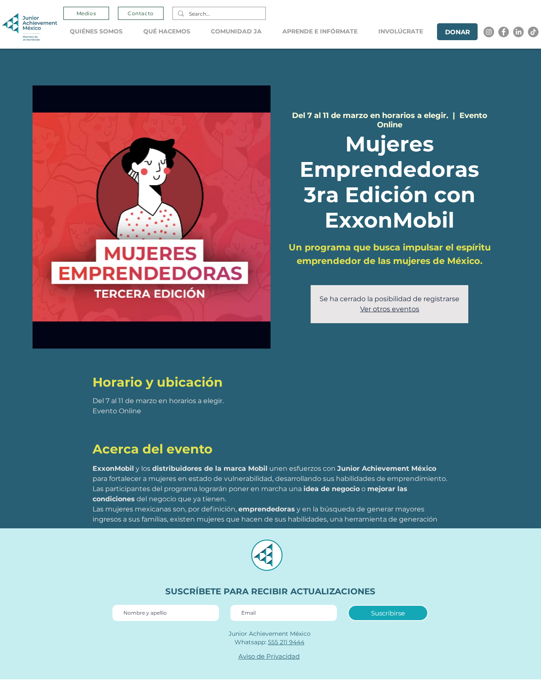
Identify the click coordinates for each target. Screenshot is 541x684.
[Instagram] (489, 32)
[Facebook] (503, 32)
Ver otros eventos (389, 309)
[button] (100, 31)
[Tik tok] (533, 32)
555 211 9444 (286, 642)
